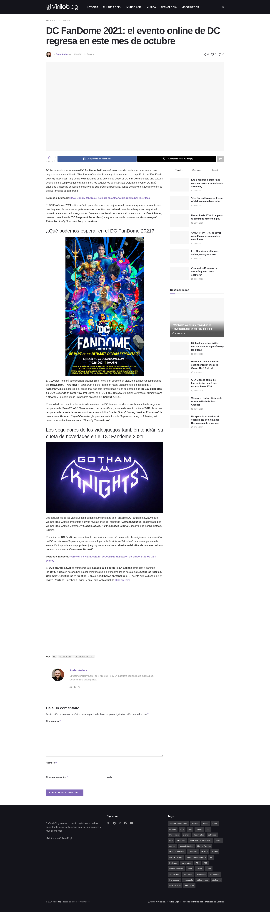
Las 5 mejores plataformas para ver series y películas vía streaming (207, 183)
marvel (172, 846)
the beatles (174, 880)
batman (172, 829)
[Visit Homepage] (62, 7)
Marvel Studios (204, 846)
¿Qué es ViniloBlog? (157, 902)
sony (209, 869)
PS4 (197, 863)
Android (195, 824)
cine (190, 829)
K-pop (218, 840)
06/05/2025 (198, 372)
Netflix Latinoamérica (196, 857)
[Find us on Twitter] (108, 823)
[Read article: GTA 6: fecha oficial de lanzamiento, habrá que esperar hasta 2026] (179, 385)
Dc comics (174, 835)
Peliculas (173, 863)
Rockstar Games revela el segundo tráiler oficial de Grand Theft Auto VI (205, 364)
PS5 (205, 863)
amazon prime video (178, 824)
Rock (190, 869)
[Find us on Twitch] (125, 823)
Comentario (53, 721)
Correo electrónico (57, 777)
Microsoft (193, 852)
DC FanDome (122, 580)
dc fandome (65, 656)
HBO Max (181, 840)
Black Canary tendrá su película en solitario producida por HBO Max (109, 198)
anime (205, 824)
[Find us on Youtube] (131, 823)
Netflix (215, 852)
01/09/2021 (79, 54)
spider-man (174, 874)
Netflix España (175, 857)
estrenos (212, 835)
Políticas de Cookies (214, 902)
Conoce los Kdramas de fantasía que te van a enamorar (204, 271)
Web (109, 777)
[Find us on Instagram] (120, 823)
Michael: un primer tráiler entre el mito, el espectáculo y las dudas (207, 346)
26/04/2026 (180, 333)
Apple (214, 824)
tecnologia (214, 874)
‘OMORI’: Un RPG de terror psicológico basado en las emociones (206, 236)
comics (199, 829)
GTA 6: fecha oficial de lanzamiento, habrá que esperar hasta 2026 (204, 383)
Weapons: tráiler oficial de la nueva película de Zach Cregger (206, 401)
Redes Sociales (176, 869)
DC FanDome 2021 (84, 656)
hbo (171, 840)
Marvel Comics (186, 846)
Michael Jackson (177, 852)
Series (199, 869)
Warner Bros (175, 885)
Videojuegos (190, 7)
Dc (54, 656)
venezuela (188, 880)
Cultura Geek (112, 7)
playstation (187, 863)
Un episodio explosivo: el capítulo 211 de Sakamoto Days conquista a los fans (205, 419)
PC (211, 857)
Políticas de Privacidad (192, 902)
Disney (186, 835)
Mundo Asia (134, 7)
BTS (182, 829)
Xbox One (189, 885)
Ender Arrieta (62, 54)
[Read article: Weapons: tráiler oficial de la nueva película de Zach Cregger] (179, 403)
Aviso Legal (174, 902)
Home (48, 20)
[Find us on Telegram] (114, 823)
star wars (188, 874)
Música (151, 7)
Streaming (201, 874)
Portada (66, 20)
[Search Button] (223, 7)
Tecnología (169, 7)
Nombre (51, 762)
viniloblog (216, 880)
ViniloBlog (57, 902)
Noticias (92, 7)
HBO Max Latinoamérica (201, 840)
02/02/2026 (198, 354)
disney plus (199, 835)
